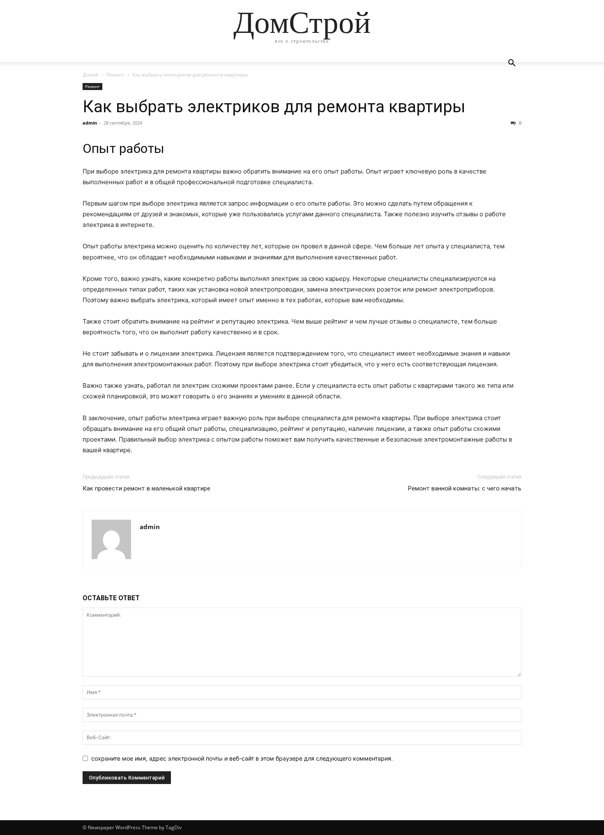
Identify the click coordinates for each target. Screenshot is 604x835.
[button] (511, 64)
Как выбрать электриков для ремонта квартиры (274, 106)
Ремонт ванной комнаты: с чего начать (464, 488)
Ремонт (115, 74)
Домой (91, 74)
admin (90, 123)
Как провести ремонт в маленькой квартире (146, 488)
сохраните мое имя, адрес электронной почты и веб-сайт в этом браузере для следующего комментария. (242, 758)
